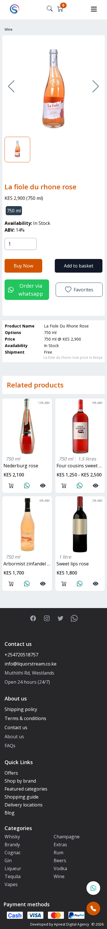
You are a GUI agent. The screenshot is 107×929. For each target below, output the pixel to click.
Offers (11, 773)
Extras (60, 844)
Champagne (67, 836)
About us (14, 736)
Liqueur (13, 868)
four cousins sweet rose (80, 466)
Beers (60, 860)
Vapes (11, 884)
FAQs (10, 746)
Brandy (12, 844)
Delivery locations (24, 805)
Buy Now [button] (23, 266)
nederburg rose (20, 466)
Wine (9, 29)
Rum (58, 852)
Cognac (13, 852)
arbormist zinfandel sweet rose (27, 564)
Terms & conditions (25, 718)
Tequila (13, 876)
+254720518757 (21, 655)
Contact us (16, 727)
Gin (8, 860)
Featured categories (26, 789)
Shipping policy (21, 709)
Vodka (60, 868)
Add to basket (78, 266)
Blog (10, 813)
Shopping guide (22, 797)
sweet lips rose (72, 564)
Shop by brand (20, 781)
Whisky (12, 836)
